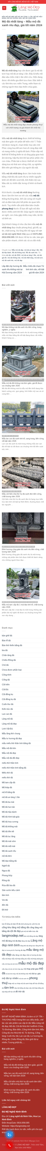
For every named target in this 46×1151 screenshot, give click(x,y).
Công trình (6, 675)
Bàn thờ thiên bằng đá (12, 645)
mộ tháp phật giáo (31, 969)
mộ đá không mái (14, 258)
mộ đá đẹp (18, 260)
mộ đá (8, 255)
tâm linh (5, 895)
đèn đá (5, 905)
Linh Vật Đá (7, 729)
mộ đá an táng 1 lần (24, 16)
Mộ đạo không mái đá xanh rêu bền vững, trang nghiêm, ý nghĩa (23, 1058)
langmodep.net (12, 935)
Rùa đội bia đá (8, 885)
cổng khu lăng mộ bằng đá (15, 927)
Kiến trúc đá (7, 709)
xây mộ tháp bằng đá (36, 988)
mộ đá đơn (7, 856)
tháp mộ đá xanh (23, 983)
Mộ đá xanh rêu (29, 18)
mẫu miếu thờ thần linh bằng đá (16, 743)
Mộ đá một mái (8, 846)
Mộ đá (12, 1026)
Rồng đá (6, 880)
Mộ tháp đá (7, 787)
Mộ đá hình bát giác (11, 817)
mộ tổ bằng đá (8, 792)
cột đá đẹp (15, 931)
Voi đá (5, 900)
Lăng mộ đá (7, 719)
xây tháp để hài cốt (8, 992)
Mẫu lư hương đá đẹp (12, 738)
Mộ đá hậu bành (9, 812)
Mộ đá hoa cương (10, 822)
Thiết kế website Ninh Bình (17, 1141)
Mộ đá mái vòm (9, 841)
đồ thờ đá (20, 991)
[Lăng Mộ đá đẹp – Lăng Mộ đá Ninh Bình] (25, 8)
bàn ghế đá (7, 635)
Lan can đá (7, 714)
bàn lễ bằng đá (7, 924)
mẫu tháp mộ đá (7, 969)
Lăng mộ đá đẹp (9, 724)
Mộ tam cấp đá (8, 782)
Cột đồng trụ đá (9, 699)
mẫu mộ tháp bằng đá (19, 959)
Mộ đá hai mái (8, 807)
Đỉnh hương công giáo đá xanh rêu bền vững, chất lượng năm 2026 (22, 1091)
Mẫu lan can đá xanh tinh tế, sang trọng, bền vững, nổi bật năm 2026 (24, 1074)
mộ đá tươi (38, 258)
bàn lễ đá (16, 924)
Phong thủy (7, 875)
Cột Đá (5, 689)
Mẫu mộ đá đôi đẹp (10, 758)
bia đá (5, 650)
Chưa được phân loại (12, 670)
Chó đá (5, 665)
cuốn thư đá (36, 924)
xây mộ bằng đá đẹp (21, 988)
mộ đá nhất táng (27, 258)
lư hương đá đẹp (19, 950)
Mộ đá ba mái (8, 802)
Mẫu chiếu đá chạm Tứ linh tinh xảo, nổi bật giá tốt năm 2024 (33, 269)
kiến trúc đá (33, 931)
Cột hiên (6, 684)
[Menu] (4, 8)
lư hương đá (9, 950)
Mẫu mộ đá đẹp (8, 16)
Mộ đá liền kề (8, 831)
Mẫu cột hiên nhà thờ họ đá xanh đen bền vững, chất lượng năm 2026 (23, 1082)
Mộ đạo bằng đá (9, 861)
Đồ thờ (5, 910)
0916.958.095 (23, 1123)
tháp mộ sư (12, 983)
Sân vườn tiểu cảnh (11, 890)
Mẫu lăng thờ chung (11, 733)
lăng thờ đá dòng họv (27, 946)
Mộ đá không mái (14, 18)
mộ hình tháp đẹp (17, 969)
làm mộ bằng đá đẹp (31, 936)
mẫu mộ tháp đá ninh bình (10, 964)
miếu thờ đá (7, 777)
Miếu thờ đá (7, 773)
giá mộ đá (24, 931)
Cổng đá (6, 680)
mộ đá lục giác (35, 973)
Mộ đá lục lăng (8, 836)
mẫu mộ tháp (6, 959)
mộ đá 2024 (16, 255)
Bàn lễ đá (6, 640)
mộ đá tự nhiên (10, 978)
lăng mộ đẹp (26, 941)
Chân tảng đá (8, 655)
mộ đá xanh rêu (7, 260)
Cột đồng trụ (7, 694)
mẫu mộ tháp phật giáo (35, 959)
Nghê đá (6, 866)
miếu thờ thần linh (10, 763)
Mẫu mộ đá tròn (9, 748)
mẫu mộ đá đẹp (31, 963)
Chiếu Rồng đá (9, 660)
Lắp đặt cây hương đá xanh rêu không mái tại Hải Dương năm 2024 (12, 269)
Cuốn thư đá (7, 704)
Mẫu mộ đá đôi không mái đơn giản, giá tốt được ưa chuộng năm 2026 (23, 1066)
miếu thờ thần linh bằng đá (14, 768)
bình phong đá (26, 924)
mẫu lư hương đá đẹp (34, 955)
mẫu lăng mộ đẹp (19, 955)
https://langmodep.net (20, 1126)
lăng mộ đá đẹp (14, 941)
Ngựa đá (6, 871)
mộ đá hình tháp (11, 974)
